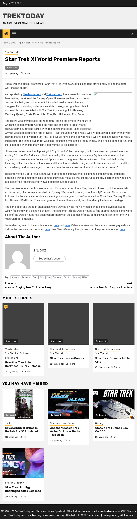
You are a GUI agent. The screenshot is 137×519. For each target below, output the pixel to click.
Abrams (15, 277)
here (56, 225)
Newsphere (109, 515)
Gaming (99, 423)
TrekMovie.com (32, 94)
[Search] (132, 33)
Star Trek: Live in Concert (68, 358)
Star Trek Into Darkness (17, 353)
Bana (35, 277)
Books (8, 423)
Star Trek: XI (11, 52)
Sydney (76, 277)
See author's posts (49, 258)
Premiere (57, 277)
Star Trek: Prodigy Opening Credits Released (23, 489)
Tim (24, 437)
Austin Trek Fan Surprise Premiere (111, 285)
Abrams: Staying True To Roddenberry (28, 285)
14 (6, 306)
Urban (85, 277)
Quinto (67, 277)
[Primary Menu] (15, 33)
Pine (48, 277)
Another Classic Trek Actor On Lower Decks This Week (65, 431)
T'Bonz (27, 73)
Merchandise (12, 349)
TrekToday (23, 16)
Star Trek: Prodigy (14, 482)
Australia (26, 277)
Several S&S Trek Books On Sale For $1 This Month (22, 429)
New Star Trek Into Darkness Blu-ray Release (23, 364)
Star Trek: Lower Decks (62, 423)
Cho (42, 277)
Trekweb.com (54, 94)
